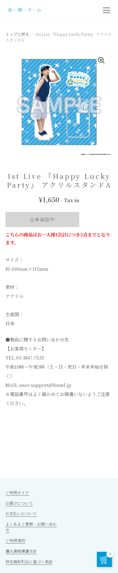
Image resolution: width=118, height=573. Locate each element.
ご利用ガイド (17, 492)
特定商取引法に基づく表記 (29, 562)
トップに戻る (17, 34)
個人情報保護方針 (21, 551)
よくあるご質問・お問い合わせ (31, 527)
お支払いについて (21, 513)
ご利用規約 (15, 540)
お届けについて (19, 503)
